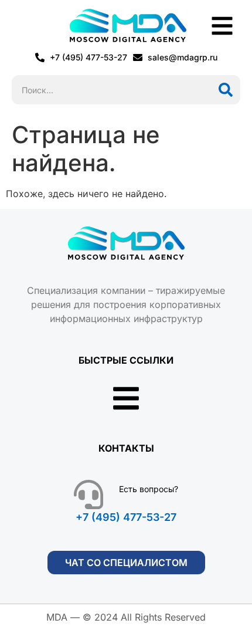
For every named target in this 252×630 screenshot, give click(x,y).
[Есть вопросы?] (88, 494)
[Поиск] (225, 89)
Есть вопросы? (148, 489)
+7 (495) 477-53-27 (126, 517)
